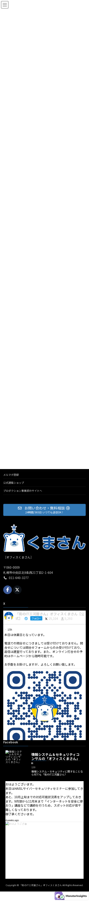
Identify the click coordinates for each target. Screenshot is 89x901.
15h (10, 629)
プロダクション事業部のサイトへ (22, 490)
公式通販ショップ (13, 482)
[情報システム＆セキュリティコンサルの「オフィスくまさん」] (14, 756)
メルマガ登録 (11, 474)
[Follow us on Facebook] (7, 589)
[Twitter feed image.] (44, 708)
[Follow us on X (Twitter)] (17, 589)
